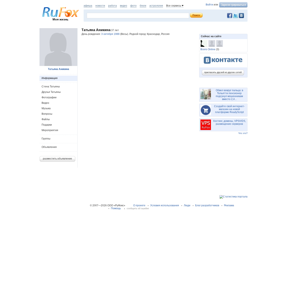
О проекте (139, 205)
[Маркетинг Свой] (211, 43)
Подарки (47, 124)
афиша (88, 5)
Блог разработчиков (207, 205)
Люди (187, 205)
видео (123, 5)
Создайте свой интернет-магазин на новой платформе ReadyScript (229, 109)
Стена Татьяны (51, 86)
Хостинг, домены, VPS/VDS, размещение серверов (229, 122)
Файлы (46, 119)
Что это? (243, 133)
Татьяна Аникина (58, 69)
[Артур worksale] (219, 43)
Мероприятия (50, 130)
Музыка (46, 108)
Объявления (49, 147)
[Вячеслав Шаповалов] (204, 43)
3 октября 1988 (110, 34)
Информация (50, 78)
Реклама (229, 205)
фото (133, 5)
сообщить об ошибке (138, 208)
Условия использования (164, 205)
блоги (143, 5)
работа (112, 5)
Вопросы (47, 113)
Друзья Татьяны (51, 92)
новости (100, 5)
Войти (209, 4)
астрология (156, 5)
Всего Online (207, 49)
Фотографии (49, 97)
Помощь (116, 208)
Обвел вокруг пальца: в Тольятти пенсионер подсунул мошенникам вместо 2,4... (229, 95)
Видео (45, 102)
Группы (46, 138)
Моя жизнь (60, 19)
